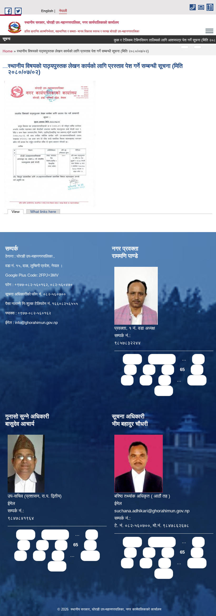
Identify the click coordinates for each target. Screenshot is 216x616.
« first (132, 359)
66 (197, 369)
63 (149, 369)
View (17, 211)
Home (8, 51)
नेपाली (63, 11)
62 (130, 369)
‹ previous (162, 359)
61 (198, 359)
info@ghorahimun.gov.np (36, 322)
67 (127, 380)
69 (164, 380)
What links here (43, 211)
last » (163, 390)
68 (146, 380)
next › (197, 380)
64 (167, 369)
